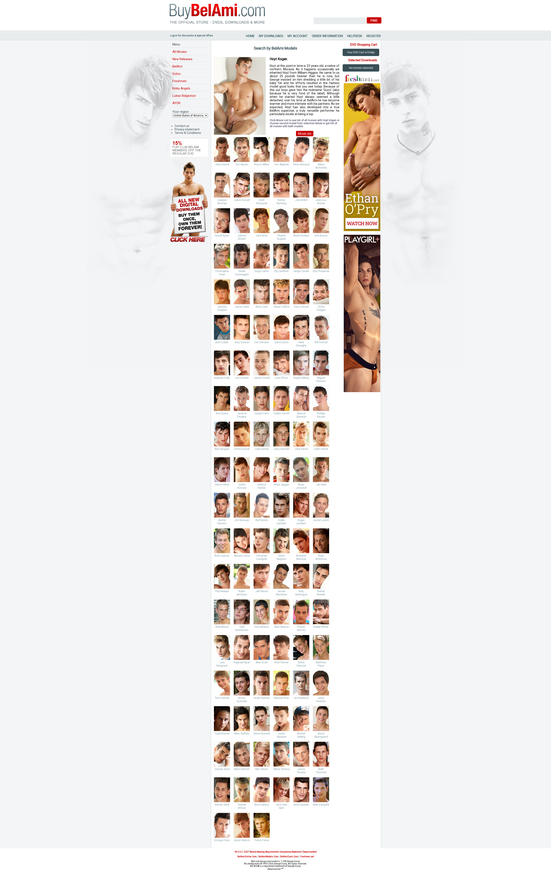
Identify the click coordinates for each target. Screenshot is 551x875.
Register (374, 36)
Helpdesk (354, 36)
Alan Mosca (281, 626)
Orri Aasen (241, 164)
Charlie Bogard (281, 237)
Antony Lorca (242, 555)
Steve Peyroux (301, 664)
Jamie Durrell (262, 377)
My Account (298, 36)
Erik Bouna (321, 235)
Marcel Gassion (301, 415)
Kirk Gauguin (222, 449)
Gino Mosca (262, 626)
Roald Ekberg (301, 377)
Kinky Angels (181, 88)
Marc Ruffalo (241, 733)
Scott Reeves (262, 698)
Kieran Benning (281, 202)
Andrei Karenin (222, 522)
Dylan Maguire (281, 557)
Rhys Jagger (281, 484)
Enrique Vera (222, 840)
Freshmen (179, 81)
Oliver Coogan (321, 308)
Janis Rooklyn (321, 700)
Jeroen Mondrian (281, 593)
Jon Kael (321, 484)
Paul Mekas (222, 591)
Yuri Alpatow (281, 164)
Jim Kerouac (241, 520)
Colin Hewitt (321, 449)
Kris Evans (222, 413)
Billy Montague (301, 593)
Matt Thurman (321, 771)
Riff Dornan (321, 342)
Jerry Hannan (281, 449)
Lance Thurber (301, 771)
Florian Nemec (301, 628)
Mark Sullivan (242, 769)
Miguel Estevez (321, 379)
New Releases (182, 59)
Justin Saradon (281, 735)
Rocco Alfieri (261, 164)
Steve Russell (262, 733)
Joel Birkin (301, 200)
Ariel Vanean (301, 804)
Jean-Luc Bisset (321, 202)
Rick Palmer (281, 662)
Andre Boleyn (301, 235)
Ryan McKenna (321, 557)
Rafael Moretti (321, 593)
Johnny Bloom (241, 237)
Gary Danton (242, 342)
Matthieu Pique (321, 664)
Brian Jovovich (301, 486)
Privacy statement (187, 129)
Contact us (182, 126)
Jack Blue (262, 235)
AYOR (176, 103)
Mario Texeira (281, 769)
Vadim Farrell (281, 413)
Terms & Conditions (188, 133)
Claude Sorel (222, 769)
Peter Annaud (301, 164)
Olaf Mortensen (241, 628)
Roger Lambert (301, 522)
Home (250, 36)
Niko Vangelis (321, 804)
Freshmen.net (307, 856)
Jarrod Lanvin (321, 520)
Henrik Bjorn (222, 235)
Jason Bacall (242, 200)
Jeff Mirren (261, 591)
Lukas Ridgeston (184, 96)
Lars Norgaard (222, 664)
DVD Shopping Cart (363, 45)
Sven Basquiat (261, 202)
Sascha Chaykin (222, 308)
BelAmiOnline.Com (247, 856)
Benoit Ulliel (222, 804)
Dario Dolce (281, 342)
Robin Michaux (242, 593)
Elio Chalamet (321, 271)
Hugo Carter (262, 271)
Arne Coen (261, 306)
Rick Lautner (222, 555)
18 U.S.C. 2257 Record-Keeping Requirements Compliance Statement (267, 852)
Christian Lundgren (261, 557)
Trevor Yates (261, 840)
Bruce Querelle (242, 700)
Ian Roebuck (301, 698)
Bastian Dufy (222, 377)
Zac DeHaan (261, 342)
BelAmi (177, 66)
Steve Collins (281, 306)
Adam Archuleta (321, 166)
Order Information (327, 36)
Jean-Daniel (222, 164)
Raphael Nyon (242, 662)
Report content (310, 852)
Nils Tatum (261, 769)
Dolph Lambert (281, 522)
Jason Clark (242, 306)
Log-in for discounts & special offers (191, 35)
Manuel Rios (281, 698)
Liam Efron (281, 377)
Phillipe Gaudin (321, 415)
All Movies (179, 52)
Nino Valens (261, 804)
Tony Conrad (301, 306)
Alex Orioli (262, 662)
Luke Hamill (262, 449)
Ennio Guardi (241, 449)
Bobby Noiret (321, 626)
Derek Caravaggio (242, 273)
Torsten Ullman (241, 806)
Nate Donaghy (301, 344)
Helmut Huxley (261, 486)
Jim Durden (242, 377)
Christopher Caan (222, 273)
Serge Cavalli (301, 271)
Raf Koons (261, 520)
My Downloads (271, 36)
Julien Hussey (241, 486)
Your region (180, 112)
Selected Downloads (362, 60)
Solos (176, 74)
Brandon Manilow (301, 557)
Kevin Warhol (242, 840)
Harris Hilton (222, 484)
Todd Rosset (222, 733)
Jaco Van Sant (281, 806)
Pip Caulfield (281, 271)
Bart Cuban (222, 342)
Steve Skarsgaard (321, 735)
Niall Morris (222, 626)
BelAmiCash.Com (289, 856)
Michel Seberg (301, 735)
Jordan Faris (261, 413)
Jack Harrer (301, 449)
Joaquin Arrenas (222, 202)
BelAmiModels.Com (268, 856)
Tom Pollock (222, 698)
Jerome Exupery (241, 415)
